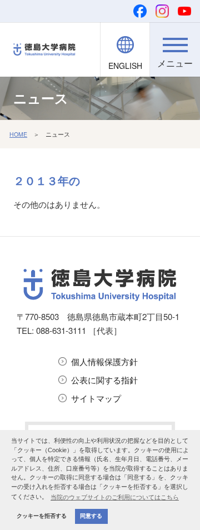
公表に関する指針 (104, 380)
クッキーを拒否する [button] (42, 516)
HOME (18, 134)
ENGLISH (125, 65)
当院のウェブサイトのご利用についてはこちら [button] (115, 497)
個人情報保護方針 (104, 361)
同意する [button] (91, 516)
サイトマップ (96, 398)
